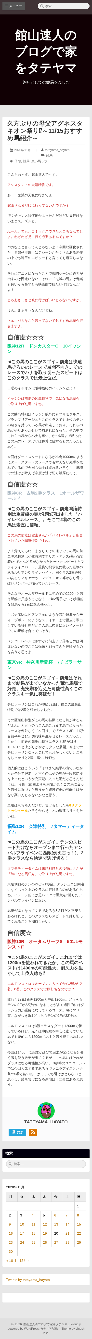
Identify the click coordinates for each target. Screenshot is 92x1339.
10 (22, 1224)
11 (33, 1224)
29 (79, 1242)
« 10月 (11, 1261)
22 (79, 1233)
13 (56, 1224)
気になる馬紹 (21, 874)
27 (56, 1242)
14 (67, 1224)
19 (45, 1233)
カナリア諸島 (49, 1328)
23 (11, 1242)
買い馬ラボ (39, 161)
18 (34, 1233)
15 (79, 1224)
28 (67, 1242)
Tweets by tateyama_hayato (28, 1280)
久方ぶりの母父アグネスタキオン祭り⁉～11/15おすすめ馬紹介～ (45, 130)
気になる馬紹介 (67, 398)
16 (11, 1233)
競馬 (49, 155)
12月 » (24, 1261)
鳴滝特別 (31, 541)
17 (22, 1233)
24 (22, 1242)
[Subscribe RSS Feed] (33, 1132)
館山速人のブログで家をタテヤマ (46, 51)
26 (45, 1242)
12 (45, 1224)
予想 (18, 161)
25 (34, 1242)
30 (11, 1251)
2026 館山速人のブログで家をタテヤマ (40, 1324)
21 (67, 1233)
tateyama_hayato (57, 150)
